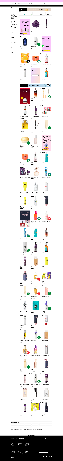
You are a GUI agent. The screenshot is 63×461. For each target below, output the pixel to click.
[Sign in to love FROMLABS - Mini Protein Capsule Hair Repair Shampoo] (50, 256)
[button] (14, 27)
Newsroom (12, 443)
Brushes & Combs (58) (13, 12)
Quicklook (25, 45)
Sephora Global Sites (13, 449)
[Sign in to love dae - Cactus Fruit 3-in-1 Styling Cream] (50, 120)
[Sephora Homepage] (13, 3)
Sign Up (50, 452)
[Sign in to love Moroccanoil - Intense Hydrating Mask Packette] (40, 301)
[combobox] (22, 3)
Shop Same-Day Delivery (20, 453)
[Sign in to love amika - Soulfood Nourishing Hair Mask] (29, 152)
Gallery (18, 444)
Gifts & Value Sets (43, 5)
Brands (39, 5)
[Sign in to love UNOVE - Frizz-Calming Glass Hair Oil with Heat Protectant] (50, 402)
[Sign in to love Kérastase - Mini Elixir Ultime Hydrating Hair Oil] (29, 344)
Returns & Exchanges (27, 443)
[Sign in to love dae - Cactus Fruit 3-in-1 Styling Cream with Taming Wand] (50, 88)
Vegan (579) (12, 14)
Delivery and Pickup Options (27, 444)
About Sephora (12, 442)
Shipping (26, 445)
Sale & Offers (50, 5)
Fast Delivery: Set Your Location (15, 24)
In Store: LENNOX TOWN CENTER (15, 23)
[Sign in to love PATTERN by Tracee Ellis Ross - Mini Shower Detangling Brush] (40, 388)
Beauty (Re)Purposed (13, 452)
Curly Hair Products (24, 432)
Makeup (21, 5)
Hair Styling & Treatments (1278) (14, 11)
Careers (11, 444)
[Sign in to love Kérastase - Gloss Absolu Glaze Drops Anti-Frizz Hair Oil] (40, 167)
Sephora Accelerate (13, 451)
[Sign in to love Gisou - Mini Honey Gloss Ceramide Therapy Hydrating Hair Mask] (29, 135)
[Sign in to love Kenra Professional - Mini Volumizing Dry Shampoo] (29, 315)
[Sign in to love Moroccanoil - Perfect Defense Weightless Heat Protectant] (40, 228)
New (11, 5)
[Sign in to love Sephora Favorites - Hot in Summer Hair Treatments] (50, 105)
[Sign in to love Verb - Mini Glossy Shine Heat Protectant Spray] (40, 196)
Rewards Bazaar (19, 450)
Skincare (24, 5)
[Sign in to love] (29, 36)
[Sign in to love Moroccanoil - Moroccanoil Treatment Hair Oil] (50, 242)
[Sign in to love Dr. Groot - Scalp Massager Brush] (40, 19)
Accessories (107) (13, 17)
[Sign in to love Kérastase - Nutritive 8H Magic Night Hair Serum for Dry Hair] (40, 88)
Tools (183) (12, 18)
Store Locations (26, 450)
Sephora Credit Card (20, 443)
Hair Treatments (27, 432)
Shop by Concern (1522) (13, 10)
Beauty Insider (19, 442)
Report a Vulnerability (13, 453)
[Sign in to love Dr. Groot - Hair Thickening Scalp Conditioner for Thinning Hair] (50, 373)
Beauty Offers (19, 449)
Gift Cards (47, 5)
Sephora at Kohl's (26, 449)
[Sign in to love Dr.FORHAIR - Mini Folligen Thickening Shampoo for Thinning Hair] (50, 315)
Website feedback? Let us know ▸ (31, 435)
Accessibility (26, 452)
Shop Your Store (19, 452)
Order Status (19, 445)
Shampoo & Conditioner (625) (14, 16)
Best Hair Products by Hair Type (18, 432)
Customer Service (26, 442)
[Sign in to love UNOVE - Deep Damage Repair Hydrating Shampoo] (50, 359)
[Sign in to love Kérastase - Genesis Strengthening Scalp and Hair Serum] (50, 53)
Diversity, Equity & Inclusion (13, 450)
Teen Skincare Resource (27, 453)
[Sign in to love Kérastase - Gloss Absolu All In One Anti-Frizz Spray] (40, 359)
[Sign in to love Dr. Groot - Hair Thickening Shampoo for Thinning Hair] (40, 242)
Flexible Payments (26, 451)
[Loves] (50, 3)
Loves (18, 451)
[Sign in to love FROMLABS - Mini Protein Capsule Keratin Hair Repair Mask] (29, 182)
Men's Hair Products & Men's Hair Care (34, 432)
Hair (29, 5)
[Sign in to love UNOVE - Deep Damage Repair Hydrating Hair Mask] (50, 196)
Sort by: (49, 16)
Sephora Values (12, 445)
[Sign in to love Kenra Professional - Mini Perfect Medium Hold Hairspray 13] (50, 344)
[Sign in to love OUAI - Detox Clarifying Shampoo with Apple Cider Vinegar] (40, 256)
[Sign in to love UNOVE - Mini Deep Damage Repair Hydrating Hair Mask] (40, 315)
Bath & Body (32, 5)
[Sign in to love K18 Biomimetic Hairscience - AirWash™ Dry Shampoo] (40, 329)
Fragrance (27, 5)
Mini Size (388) (12, 13)
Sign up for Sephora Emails (42, 451)
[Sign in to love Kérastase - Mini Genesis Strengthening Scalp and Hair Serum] (40, 152)
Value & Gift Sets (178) (13, 15)
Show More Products (35, 418)
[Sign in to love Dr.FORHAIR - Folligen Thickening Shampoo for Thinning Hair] (50, 182)
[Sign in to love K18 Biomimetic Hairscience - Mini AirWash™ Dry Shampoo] (50, 301)
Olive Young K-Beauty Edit (16, 5)
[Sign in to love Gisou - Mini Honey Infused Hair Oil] (40, 271)
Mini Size (36, 5)
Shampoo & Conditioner (40, 432)
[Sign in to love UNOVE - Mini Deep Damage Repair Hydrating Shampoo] (29, 271)
